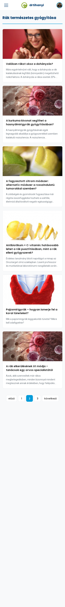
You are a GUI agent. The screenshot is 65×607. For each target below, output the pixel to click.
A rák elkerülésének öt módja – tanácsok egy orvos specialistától (29, 368)
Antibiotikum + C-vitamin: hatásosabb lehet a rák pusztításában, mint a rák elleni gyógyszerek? (32, 249)
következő (50, 398)
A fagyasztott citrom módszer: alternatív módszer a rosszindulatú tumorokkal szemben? (30, 184)
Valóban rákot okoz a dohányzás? (29, 64)
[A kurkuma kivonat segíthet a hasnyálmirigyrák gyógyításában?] (32, 101)
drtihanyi (36, 5)
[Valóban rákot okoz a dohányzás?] (32, 44)
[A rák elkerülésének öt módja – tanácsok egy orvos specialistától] (32, 346)
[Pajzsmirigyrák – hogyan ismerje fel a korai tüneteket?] (32, 289)
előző (11, 398)
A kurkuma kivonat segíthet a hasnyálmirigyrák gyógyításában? (30, 122)
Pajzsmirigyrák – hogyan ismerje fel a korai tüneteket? (31, 311)
